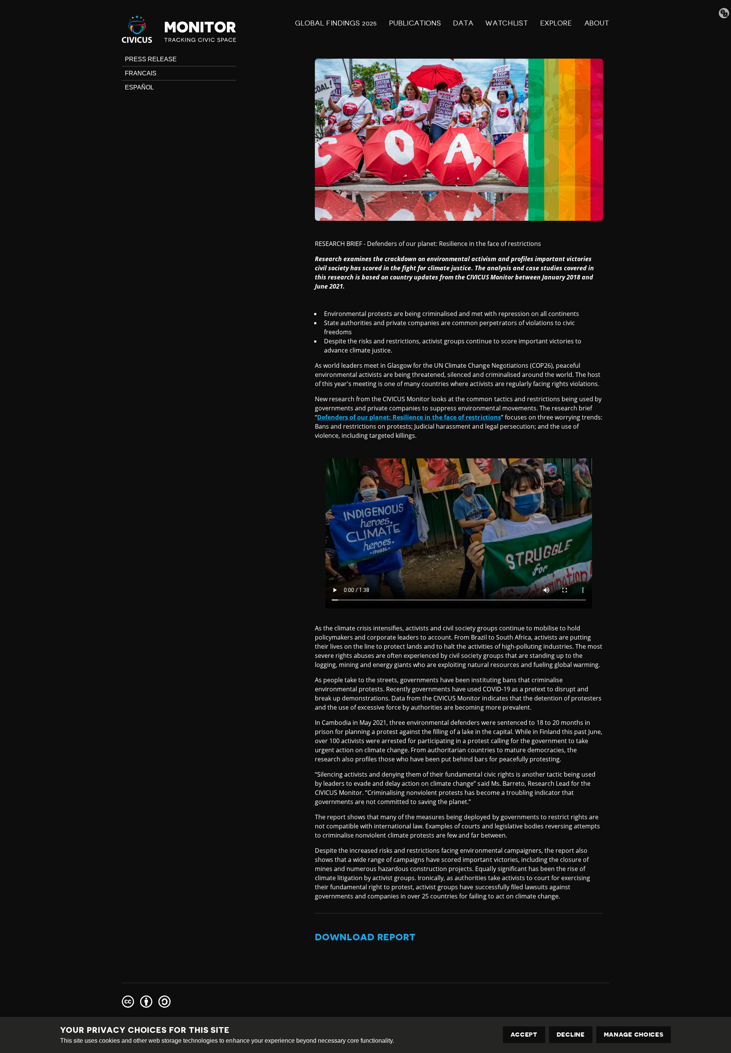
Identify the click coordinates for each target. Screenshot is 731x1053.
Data (463, 23)
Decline (571, 1035)
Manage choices (634, 1035)
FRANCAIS (140, 73)
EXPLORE (556, 23)
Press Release (151, 59)
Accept (524, 1035)
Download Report (365, 937)
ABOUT (597, 23)
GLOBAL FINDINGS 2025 (336, 23)
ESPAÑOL (139, 87)
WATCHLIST (506, 23)
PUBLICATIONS (415, 23)
